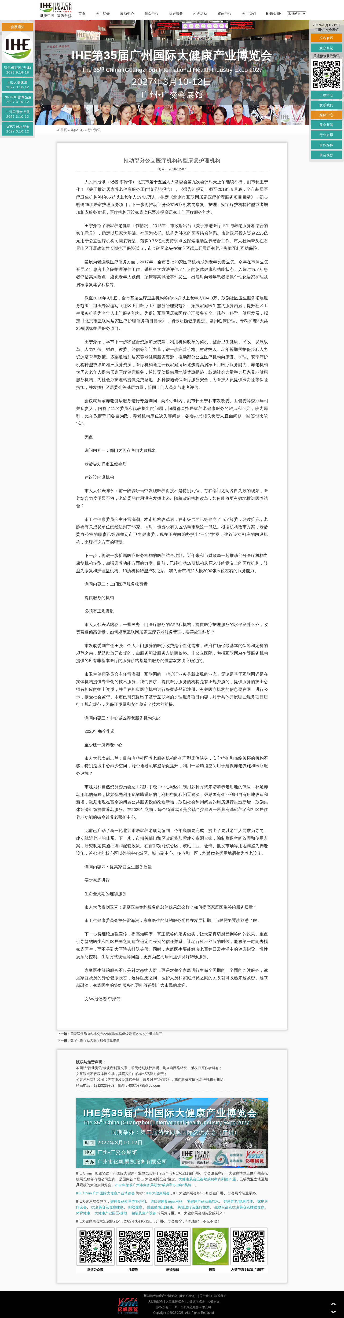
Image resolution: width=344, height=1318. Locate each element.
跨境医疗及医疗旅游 (194, 1207)
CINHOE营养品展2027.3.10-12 (18, 99)
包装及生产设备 (144, 1213)
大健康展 (213, 1301)
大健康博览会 (175, 1301)
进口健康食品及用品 (166, 1201)
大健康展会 (155, 1301)
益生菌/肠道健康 (160, 1207)
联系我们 (220, 1296)
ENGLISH (274, 13)
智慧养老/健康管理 (238, 1201)
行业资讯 (94, 130)
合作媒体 (326, 145)
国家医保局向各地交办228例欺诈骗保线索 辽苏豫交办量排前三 (116, 1034)
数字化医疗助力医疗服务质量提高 (95, 1040)
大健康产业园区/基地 (111, 1213)
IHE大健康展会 (158, 1193)
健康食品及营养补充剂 (128, 1201)
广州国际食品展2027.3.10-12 (17, 114)
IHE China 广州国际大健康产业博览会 (105, 1193)
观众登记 (326, 48)
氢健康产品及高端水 (203, 1201)
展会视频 (326, 155)
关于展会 (103, 13)
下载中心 (326, 95)
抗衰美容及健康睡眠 (107, 1207)
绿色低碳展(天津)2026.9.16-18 (17, 70)
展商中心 (127, 13)
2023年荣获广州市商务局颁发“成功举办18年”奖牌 (153, 1185)
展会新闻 (326, 125)
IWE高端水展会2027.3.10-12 (17, 129)
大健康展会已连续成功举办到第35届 (207, 1179)
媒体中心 (224, 13)
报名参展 (326, 38)
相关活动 (200, 13)
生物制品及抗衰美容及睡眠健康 (239, 1207)
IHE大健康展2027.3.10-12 (17, 85)
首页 (81, 13)
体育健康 (83, 1213)
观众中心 (151, 13)
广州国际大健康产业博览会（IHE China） (169, 1296)
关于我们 (249, 13)
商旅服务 (176, 13)
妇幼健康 (135, 1207)
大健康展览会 (196, 1301)
